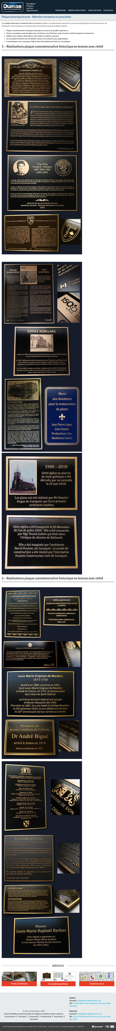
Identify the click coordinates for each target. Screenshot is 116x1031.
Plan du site (108, 10)
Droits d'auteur (42, 1026)
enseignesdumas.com (22, 1026)
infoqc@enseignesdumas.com (89, 1000)
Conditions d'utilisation (68, 1026)
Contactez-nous (94, 10)
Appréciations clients (77, 10)
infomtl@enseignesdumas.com (89, 1014)
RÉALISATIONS (61, 10)
